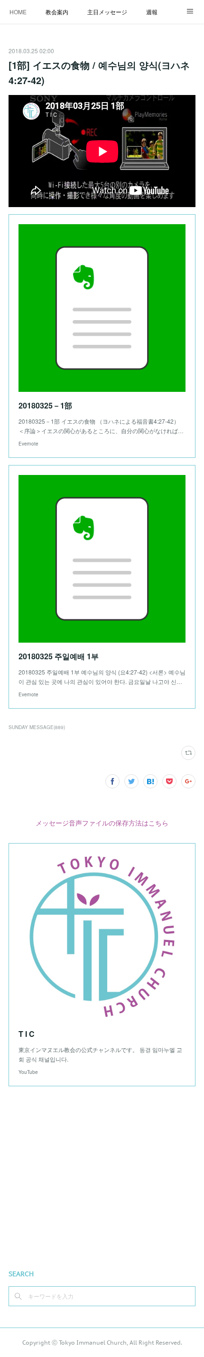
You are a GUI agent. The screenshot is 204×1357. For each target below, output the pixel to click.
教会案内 (57, 12)
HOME (18, 12)
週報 (152, 12)
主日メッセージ (107, 12)
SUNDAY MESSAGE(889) (37, 727)
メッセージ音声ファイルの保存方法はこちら (102, 822)
